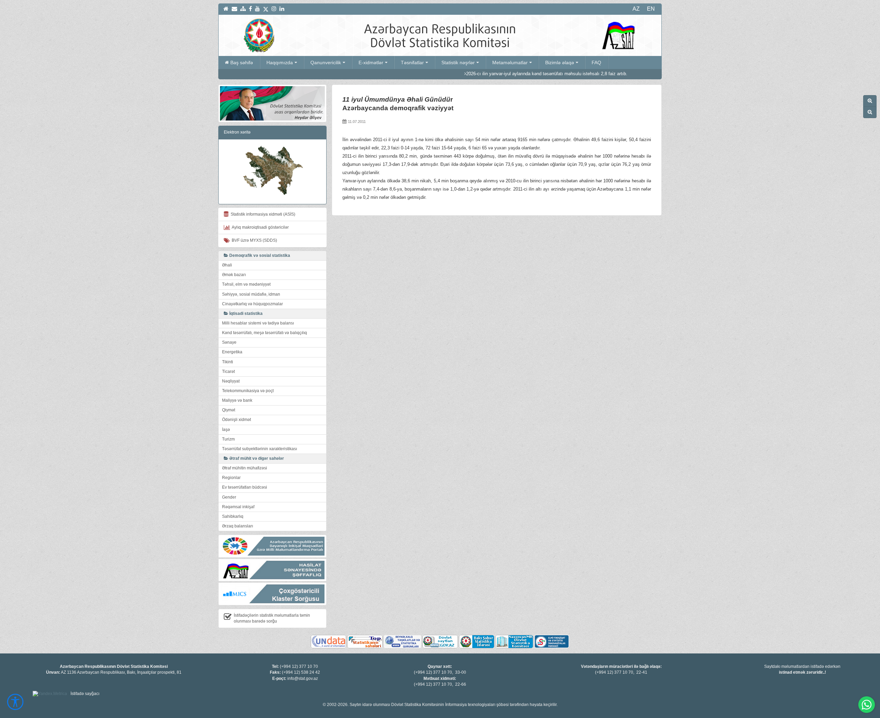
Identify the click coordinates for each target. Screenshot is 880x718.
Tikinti (227, 362)
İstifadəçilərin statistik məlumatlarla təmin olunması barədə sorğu (272, 618)
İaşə (226, 429)
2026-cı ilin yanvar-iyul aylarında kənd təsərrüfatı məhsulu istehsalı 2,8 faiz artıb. (514, 73)
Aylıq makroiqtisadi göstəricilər (259, 227)
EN (651, 9)
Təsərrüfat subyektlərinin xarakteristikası (259, 448)
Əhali (227, 265)
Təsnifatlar (412, 62)
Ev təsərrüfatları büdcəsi (244, 487)
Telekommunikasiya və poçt (248, 390)
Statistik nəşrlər (458, 62)
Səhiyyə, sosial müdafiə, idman (251, 294)
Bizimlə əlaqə (559, 62)
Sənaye (229, 342)
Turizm (228, 439)
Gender (229, 497)
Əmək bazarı (234, 274)
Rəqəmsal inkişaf (238, 506)
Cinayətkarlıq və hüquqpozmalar (252, 303)
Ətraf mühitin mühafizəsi (244, 468)
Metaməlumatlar (510, 62)
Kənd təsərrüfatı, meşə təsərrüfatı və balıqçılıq (264, 332)
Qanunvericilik (325, 62)
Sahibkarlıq (232, 516)
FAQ (596, 62)
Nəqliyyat (231, 381)
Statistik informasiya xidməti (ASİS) (262, 214)
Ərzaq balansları (237, 526)
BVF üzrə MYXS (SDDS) (253, 240)
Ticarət (228, 371)
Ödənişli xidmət (236, 419)
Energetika (232, 352)
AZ (636, 9)
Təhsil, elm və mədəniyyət (246, 284)
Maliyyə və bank (237, 400)
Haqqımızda (279, 62)
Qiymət (228, 410)
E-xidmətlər (371, 62)
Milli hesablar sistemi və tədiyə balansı (258, 323)
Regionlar (231, 477)
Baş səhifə (241, 62)
